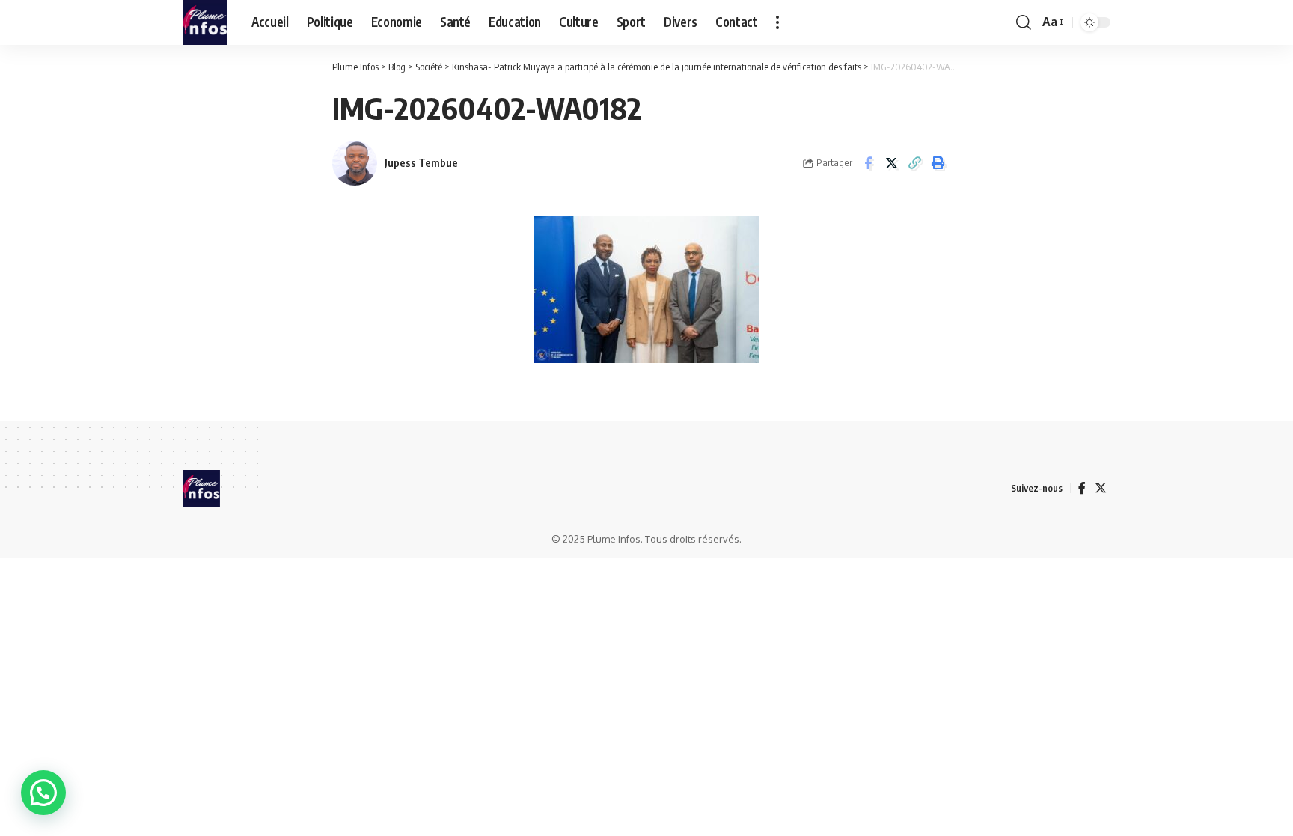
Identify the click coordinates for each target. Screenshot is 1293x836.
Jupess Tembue (421, 162)
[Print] (937, 163)
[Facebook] (1082, 488)
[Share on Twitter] (891, 163)
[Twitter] (1100, 488)
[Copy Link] (914, 163)
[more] (777, 22)
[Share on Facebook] (868, 163)
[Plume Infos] (205, 22)
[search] (1023, 22)
